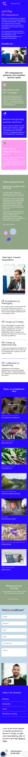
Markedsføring (9, 491)
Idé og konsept (12, 542)
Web (17, 415)
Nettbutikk (6, 704)
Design (3, 415)
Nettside (5, 699)
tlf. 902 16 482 (15, 753)
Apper (4, 709)
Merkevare (13, 415)
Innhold (7, 415)
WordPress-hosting (9, 714)
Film (7, 542)
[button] (14, 699)
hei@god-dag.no (16, 751)
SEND (25, 660)
